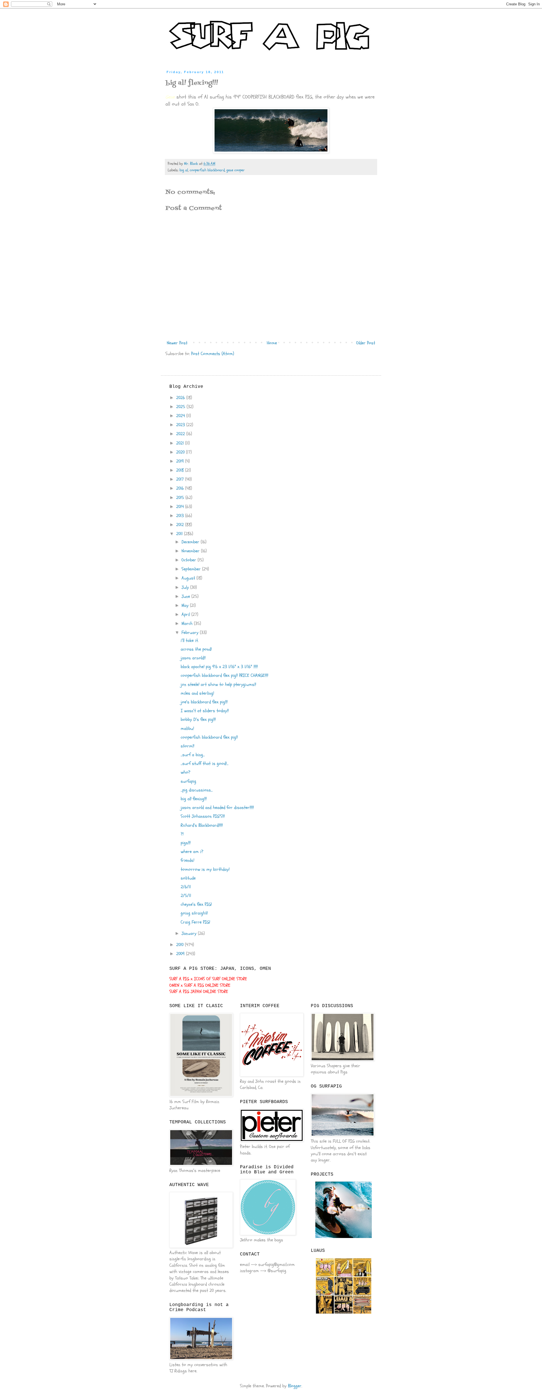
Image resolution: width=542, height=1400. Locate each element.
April (186, 614)
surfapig (188, 781)
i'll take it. (189, 640)
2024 (181, 416)
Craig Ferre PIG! (195, 922)
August (189, 578)
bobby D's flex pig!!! (198, 719)
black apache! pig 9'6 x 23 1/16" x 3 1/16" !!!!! (219, 667)
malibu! (187, 728)
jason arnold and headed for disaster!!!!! (217, 807)
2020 (181, 452)
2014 (180, 507)
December (191, 542)
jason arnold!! (193, 658)
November (191, 551)
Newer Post (177, 343)
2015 (180, 498)
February (191, 632)
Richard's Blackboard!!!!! (202, 825)
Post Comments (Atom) (212, 354)
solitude (188, 878)
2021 (180, 443)
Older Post (365, 343)
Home (272, 343)
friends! (187, 860)
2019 (180, 461)
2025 (181, 407)
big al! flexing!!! (194, 799)
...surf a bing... (193, 755)
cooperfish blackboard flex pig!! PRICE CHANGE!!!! (224, 675)
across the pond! (196, 649)
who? (185, 772)
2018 (180, 470)
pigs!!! (186, 843)
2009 (181, 954)
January (190, 933)
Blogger (294, 1386)
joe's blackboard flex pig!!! (204, 702)
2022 (181, 434)
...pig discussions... (197, 790)
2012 (180, 525)
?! (182, 834)
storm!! (187, 746)
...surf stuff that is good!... (204, 763)
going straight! (194, 913)
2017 (180, 479)
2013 (180, 516)
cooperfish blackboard (207, 170)
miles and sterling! (197, 693)
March (188, 623)
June (186, 596)
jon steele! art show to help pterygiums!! (218, 684)
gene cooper (235, 170)
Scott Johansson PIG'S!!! (203, 816)
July (186, 587)
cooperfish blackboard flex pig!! (209, 737)
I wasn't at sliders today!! (205, 711)
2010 (180, 945)
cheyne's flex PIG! (196, 904)
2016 (180, 488)
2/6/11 (186, 887)
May (186, 605)
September (192, 569)
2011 (180, 534)
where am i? (192, 851)
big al (184, 170)
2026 (181, 398)
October (190, 560)
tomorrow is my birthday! (205, 869)
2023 (181, 425)
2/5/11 (186, 896)
